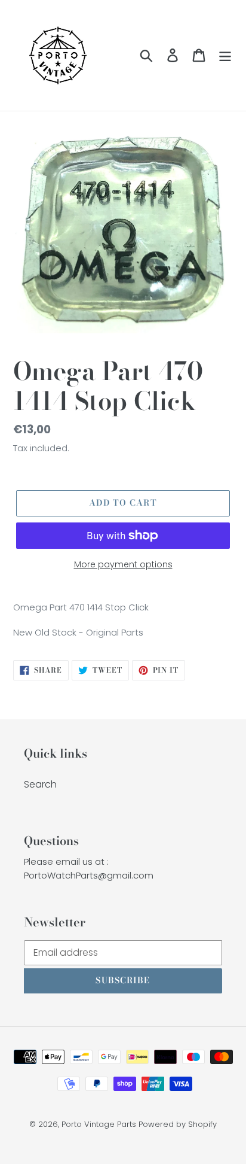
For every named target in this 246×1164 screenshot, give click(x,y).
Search (40, 784)
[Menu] (225, 55)
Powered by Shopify (178, 1124)
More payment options (123, 564)
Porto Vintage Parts (98, 1124)
